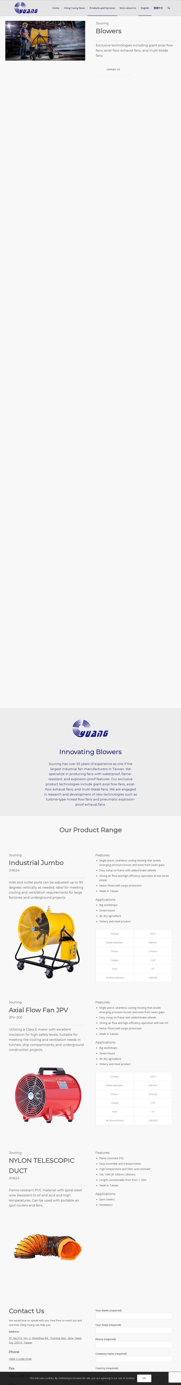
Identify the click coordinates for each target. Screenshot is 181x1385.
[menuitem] (56, 8)
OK (144, 1378)
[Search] (168, 8)
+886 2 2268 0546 (20, 1359)
